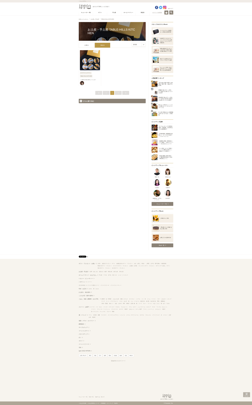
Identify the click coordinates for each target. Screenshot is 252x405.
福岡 (105, 355)
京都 (95, 355)
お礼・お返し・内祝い (139, 263)
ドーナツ (93, 309)
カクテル (142, 315)
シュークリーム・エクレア (144, 306)
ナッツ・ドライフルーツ (112, 301)
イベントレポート (84, 330)
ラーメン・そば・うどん (154, 303)
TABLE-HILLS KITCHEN (86, 76)
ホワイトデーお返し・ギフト (163, 265)
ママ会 (105, 275)
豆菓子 (163, 309)
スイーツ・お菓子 (84, 307)
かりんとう (158, 309)
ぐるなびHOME (82, 403)
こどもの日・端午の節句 (86, 295)
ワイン (90, 315)
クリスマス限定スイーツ (93, 285)
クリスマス (82, 285)
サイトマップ (110, 403)
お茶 (90, 317)
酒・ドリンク (82, 315)
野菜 (158, 301)
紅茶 (170, 315)
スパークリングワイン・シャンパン (116, 315)
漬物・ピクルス (124, 299)
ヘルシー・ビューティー (86, 278)
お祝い (99, 263)
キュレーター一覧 (83, 396)
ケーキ (92, 306)
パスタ (120, 301)
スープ (140, 303)
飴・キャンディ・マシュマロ (98, 311)
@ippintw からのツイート (118, 361)
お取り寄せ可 (83, 355)
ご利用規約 (103, 403)
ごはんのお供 (116, 299)
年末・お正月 (82, 288)
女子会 (109, 275)
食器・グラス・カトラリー (86, 320)
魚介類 (147, 301)
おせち (90, 288)
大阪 (126, 355)
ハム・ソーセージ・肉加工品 (138, 301)
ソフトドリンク (156, 315)
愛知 (110, 355)
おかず (125, 301)
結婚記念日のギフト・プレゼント (124, 263)
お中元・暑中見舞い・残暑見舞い (159, 263)
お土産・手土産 (83, 271)
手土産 (100, 275)
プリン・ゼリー (132, 306)
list (87, 256)
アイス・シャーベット (148, 309)
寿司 (124, 303)
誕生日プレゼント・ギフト (108, 263)
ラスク (153, 306)
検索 (171, 12)
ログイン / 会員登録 (157, 12)
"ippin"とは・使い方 (99, 396)
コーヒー (165, 315)
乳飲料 (93, 317)
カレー (144, 303)
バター (158, 299)
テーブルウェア (83, 327)
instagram (164, 7)
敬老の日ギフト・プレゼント (105, 265)
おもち (97, 288)
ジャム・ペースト (151, 299)
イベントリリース (84, 344)
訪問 (91, 271)
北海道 (115, 355)
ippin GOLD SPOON (84, 351)
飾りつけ (115, 275)
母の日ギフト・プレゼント (104, 268)
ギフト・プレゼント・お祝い (87, 263)
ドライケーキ (114, 309)
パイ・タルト (99, 306)
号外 (80, 347)
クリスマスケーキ (105, 285)
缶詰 (116, 303)
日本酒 (94, 315)
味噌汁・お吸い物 (130, 303)
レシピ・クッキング (123, 275)
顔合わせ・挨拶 (103, 271)
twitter (160, 7)
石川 (100, 355)
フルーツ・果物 (110, 311)
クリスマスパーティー (116, 285)
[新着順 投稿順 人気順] (139, 44)
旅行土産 (115, 271)
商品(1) (103, 45)
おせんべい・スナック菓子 (135, 309)
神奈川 (131, 355)
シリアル (138, 299)
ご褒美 (147, 263)
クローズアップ (83, 334)
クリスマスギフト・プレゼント (120, 265)
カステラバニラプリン (85, 72)
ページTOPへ (246, 400)
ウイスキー (104, 315)
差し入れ (95, 271)
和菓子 (126, 309)
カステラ (121, 309)
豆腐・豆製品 (104, 303)
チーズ (103, 301)
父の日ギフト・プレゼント (118, 268)
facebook (156, 7)
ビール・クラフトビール (132, 315)
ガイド (81, 341)
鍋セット (111, 303)
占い (80, 337)
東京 (90, 355)
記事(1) (87, 45)
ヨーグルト (132, 299)
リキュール (148, 315)
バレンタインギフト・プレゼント (146, 265)
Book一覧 (91, 396)
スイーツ (89, 281)
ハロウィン (82, 282)
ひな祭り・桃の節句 (84, 292)
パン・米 (143, 299)
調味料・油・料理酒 (106, 299)
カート (166, 12)
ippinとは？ (170, 8)
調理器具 (81, 324)
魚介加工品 (153, 301)
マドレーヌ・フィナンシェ (103, 309)
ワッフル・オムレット (162, 306)
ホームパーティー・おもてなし (88, 275)
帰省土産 (110, 271)
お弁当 (120, 303)
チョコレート (124, 306)
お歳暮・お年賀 (133, 265)
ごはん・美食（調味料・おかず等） (89, 299)
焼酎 (99, 315)
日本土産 (121, 271)
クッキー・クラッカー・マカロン (112, 306)
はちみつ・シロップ (166, 299)
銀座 (121, 355)
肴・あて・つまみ (165, 303)
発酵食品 (163, 301)
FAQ (115, 403)
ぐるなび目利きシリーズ (93, 403)
